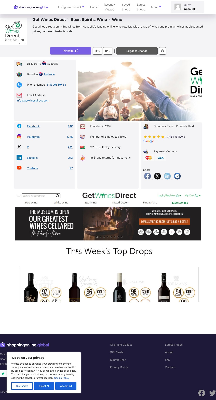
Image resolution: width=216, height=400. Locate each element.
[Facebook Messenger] (177, 178)
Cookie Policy (61, 377)
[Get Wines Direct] (13, 30)
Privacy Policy (119, 367)
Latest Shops (141, 7)
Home (94, 7)
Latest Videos (174, 344)
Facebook (33, 126)
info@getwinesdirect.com (33, 100)
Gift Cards (116, 352)
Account (189, 9)
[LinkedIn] (167, 178)
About (169, 352)
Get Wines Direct (49, 19)
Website (69, 51)
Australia (49, 74)
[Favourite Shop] (22, 40)
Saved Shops (126, 7)
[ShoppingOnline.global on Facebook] (212, 393)
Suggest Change (136, 51)
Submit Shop (118, 360)
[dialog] (44, 372)
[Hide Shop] (162, 51)
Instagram (33, 136)
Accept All (66, 385)
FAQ (167, 360)
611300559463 (56, 84)
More (154, 7)
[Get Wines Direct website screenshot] (108, 246)
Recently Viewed (109, 7)
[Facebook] (148, 178)
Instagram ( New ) (69, 7)
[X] (158, 178)
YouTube (32, 168)
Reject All (44, 385)
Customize (22, 385)
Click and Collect (121, 344)
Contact (170, 367)
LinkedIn (32, 157)
